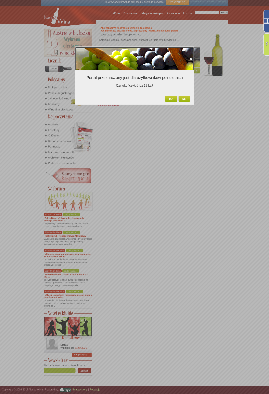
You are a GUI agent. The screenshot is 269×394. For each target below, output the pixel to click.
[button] (191, 59)
